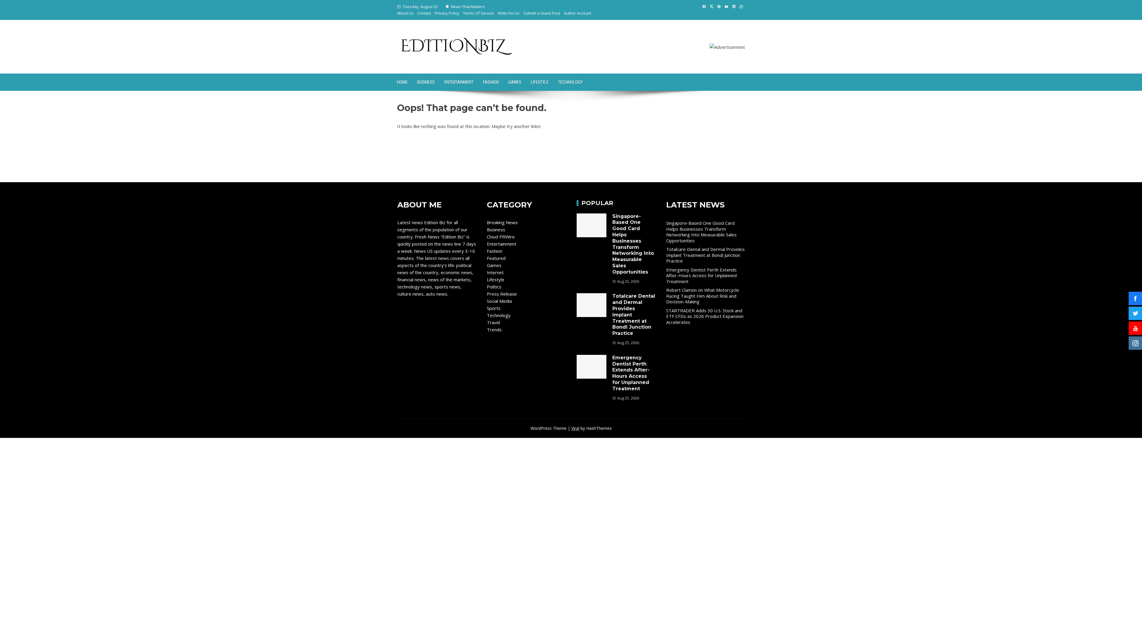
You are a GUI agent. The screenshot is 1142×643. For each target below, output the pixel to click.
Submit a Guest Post (541, 13)
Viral (575, 428)
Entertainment (458, 82)
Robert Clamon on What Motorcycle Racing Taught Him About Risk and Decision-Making (702, 296)
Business (426, 82)
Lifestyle (540, 82)
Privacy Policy (447, 13)
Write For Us (509, 13)
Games (514, 82)
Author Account (577, 13)
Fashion (491, 82)
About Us (405, 13)
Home (402, 82)
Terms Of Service (478, 13)
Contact (424, 13)
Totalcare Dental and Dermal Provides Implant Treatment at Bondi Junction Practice (705, 255)
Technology (570, 82)
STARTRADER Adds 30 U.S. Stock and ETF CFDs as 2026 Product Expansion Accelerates (704, 316)
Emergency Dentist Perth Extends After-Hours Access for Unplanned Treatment (631, 373)
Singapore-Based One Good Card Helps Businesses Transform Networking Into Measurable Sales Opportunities (633, 244)
